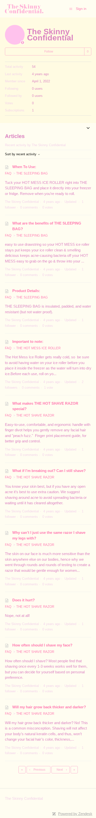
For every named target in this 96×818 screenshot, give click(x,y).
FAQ (8, 173)
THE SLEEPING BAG (32, 173)
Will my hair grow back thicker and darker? (49, 707)
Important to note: (27, 341)
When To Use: (24, 167)
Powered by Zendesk (75, 814)
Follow (48, 51)
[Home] (24, 8)
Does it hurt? (23, 600)
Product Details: (26, 291)
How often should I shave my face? (42, 645)
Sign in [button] (81, 9)
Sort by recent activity (21, 154)
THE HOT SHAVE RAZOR (35, 415)
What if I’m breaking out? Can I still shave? (49, 471)
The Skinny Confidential (24, 798)
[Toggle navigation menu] (70, 8)
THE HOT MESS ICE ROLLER (38, 348)
